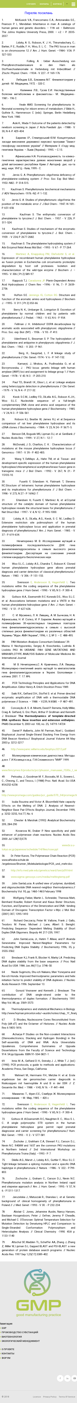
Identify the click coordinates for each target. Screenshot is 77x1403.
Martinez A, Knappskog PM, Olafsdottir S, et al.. (45, 254)
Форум (56, 4)
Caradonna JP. (36, 280)
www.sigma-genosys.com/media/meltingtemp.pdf (40, 876)
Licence (37, 1397)
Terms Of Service (67, 1397)
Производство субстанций (20, 1332)
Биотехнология (12, 1336)
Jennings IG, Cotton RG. (43, 295)
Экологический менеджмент (21, 1341)
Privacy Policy (49, 1397)
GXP (4, 1328)
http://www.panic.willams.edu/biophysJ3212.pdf (38, 749)
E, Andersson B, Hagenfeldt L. (50, 582)
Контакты (44, 4)
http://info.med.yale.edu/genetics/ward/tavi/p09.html (42, 870)
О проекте (31, 4)
